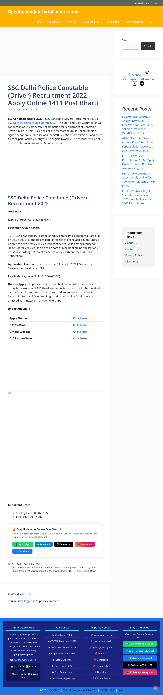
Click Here (80, 338)
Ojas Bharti (54, 21)
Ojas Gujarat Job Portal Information (43, 11)
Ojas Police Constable (23, 564)
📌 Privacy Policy (101, 666)
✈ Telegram (43, 544)
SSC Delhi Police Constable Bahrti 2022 (32, 122)
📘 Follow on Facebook (139, 658)
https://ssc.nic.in (73, 288)
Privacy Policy (133, 255)
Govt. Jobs (72, 21)
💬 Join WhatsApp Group (139, 643)
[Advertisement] (55, 52)
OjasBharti (54, 690)
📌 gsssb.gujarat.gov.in (101, 647)
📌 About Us (101, 653)
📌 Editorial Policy (101, 678)
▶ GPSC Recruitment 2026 (62, 647)
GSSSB (103, 690)
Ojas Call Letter (92, 21)
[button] (150, 22)
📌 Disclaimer (101, 672)
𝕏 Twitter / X (63, 544)
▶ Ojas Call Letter (62, 659)
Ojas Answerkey (134, 21)
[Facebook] (135, 75)
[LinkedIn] (147, 79)
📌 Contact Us (101, 659)
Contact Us (132, 249)
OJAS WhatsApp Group (146, 3)
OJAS (120, 690)
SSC (38, 564)
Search (126, 40)
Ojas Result (113, 21)
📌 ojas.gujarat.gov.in (101, 635)
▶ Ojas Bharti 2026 (62, 635)
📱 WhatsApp (22, 544)
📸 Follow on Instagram (139, 672)
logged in (29, 601)
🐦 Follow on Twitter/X (140, 665)
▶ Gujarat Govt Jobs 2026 (62, 653)
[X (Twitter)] (147, 75)
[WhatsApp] (135, 85)
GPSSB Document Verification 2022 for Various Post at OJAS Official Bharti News (54, 570)
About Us (131, 243)
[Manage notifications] (155, 688)
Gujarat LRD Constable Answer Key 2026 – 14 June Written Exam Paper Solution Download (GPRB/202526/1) (137, 125)
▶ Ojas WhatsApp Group (62, 678)
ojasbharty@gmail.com (25, 659)
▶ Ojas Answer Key (62, 672)
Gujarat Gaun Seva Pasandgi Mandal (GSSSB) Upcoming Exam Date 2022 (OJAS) (54, 567)
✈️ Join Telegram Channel (139, 651)
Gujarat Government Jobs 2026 (80, 690)
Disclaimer (131, 261)
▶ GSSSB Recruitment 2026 (62, 641)
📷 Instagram (85, 544)
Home (38, 21)
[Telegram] (142, 85)
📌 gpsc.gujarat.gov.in (101, 641)
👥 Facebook (22, 551)
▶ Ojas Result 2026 (62, 666)
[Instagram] (131, 79)
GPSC (112, 690)
